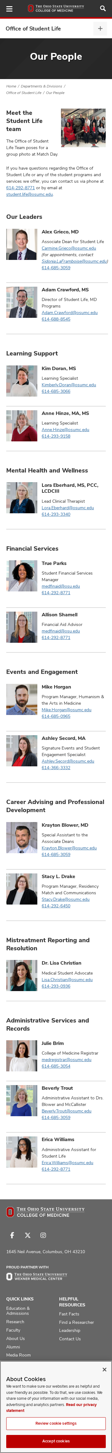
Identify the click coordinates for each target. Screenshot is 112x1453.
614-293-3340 (56, 514)
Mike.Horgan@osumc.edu (66, 709)
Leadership (69, 1330)
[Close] (104, 1369)
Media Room (18, 1355)
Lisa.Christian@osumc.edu (67, 979)
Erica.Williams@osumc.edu (67, 1162)
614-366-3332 (56, 767)
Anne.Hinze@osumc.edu (65, 429)
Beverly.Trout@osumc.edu (66, 1111)
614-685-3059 (56, 267)
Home (11, 86)
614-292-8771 (20, 187)
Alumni (13, 1347)
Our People (55, 92)
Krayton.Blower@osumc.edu (69, 848)
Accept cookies (56, 1441)
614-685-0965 (56, 716)
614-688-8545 (56, 319)
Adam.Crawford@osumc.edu (70, 312)
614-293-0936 (56, 986)
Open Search (103, 8)
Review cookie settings (56, 1423)
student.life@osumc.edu (29, 194)
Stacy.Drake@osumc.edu (66, 899)
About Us (15, 1338)
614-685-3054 (56, 1066)
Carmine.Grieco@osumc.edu (69, 248)
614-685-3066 (56, 391)
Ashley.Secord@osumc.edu (68, 761)
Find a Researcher (76, 1322)
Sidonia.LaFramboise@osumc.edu (74, 261)
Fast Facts (69, 1314)
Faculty (13, 1330)
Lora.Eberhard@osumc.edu (68, 507)
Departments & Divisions (41, 86)
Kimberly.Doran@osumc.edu (69, 385)
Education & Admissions (18, 1310)
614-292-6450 (56, 906)
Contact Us (70, 1339)
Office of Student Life (33, 28)
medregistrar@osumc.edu (66, 1059)
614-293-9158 (56, 436)
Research (15, 1321)
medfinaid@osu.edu (61, 586)
